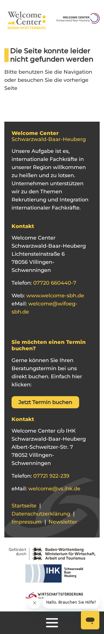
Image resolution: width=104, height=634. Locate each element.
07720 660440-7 (54, 283)
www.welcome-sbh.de (54, 295)
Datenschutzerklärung (41, 514)
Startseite (24, 506)
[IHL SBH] (52, 575)
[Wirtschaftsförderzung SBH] (52, 595)
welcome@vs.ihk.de (53, 488)
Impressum (27, 522)
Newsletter (63, 522)
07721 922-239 (50, 476)
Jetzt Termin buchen (45, 402)
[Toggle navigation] (52, 622)
